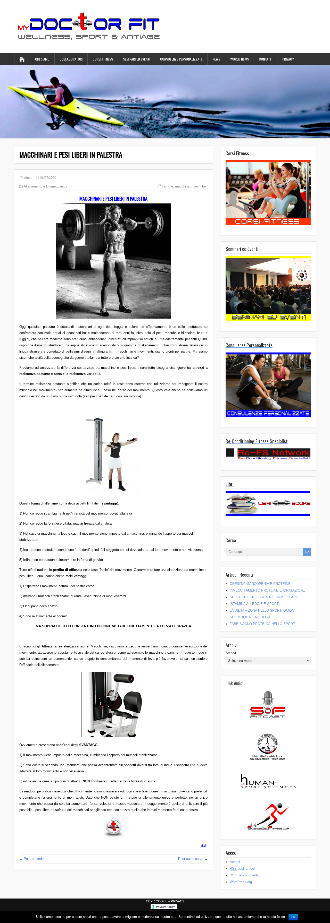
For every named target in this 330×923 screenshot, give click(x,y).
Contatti (265, 59)
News (216, 59)
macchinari (183, 186)
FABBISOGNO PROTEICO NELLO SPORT (262, 624)
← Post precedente (33, 859)
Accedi (235, 862)
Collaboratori (71, 59)
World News (239, 59)
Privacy (288, 59)
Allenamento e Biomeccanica (45, 186)
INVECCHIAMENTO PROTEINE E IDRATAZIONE (267, 590)
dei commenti (244, 875)
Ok (293, 917)
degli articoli (242, 868)
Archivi (231, 653)
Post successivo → (193, 859)
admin (27, 178)
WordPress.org (241, 882)
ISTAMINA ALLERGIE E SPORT (254, 604)
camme (167, 186)
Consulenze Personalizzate (181, 59)
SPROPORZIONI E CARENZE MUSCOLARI (263, 597)
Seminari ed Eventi (136, 59)
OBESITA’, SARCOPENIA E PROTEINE (260, 584)
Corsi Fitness (103, 59)
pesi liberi (200, 186)
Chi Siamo (42, 59)
